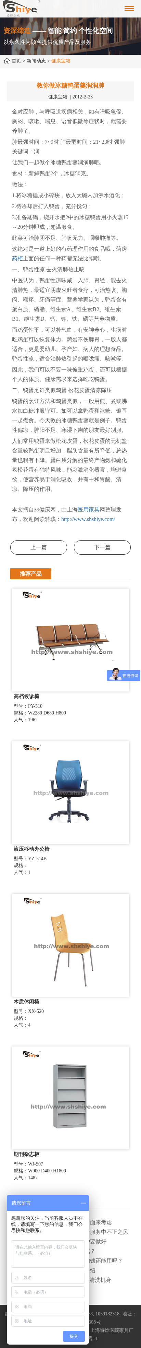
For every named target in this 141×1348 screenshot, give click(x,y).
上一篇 (38, 547)
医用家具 (89, 509)
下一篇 (102, 547)
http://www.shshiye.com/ (88, 519)
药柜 (17, 258)
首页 (16, 60)
